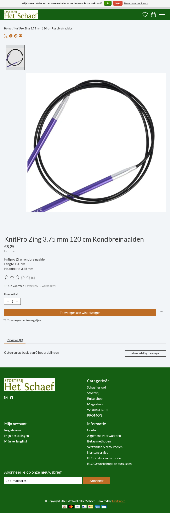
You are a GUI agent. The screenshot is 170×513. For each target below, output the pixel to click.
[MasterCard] (71, 507)
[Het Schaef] (21, 14)
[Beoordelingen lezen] (17, 277)
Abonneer (97, 481)
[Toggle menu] (162, 14)
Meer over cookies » (136, 3)
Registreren (12, 430)
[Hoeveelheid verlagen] (8, 301)
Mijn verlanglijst (15, 441)
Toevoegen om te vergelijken (24, 320)
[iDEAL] (90, 507)
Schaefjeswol (96, 387)
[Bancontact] (84, 507)
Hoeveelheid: (12, 294)
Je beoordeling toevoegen (145, 353)
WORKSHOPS (97, 410)
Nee (117, 3)
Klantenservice (97, 452)
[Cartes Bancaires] (104, 507)
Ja (107, 3)
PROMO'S (94, 415)
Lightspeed (118, 501)
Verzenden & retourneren (105, 447)
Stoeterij (93, 393)
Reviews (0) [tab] (15, 340)
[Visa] (77, 507)
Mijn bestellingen (16, 435)
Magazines (95, 404)
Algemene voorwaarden (104, 435)
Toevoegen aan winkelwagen (80, 312)
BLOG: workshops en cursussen (109, 463)
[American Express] (97, 507)
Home (7, 28)
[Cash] (64, 507)
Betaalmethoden (99, 441)
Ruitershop (95, 398)
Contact (93, 430)
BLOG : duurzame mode (104, 458)
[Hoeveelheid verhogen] (16, 301)
